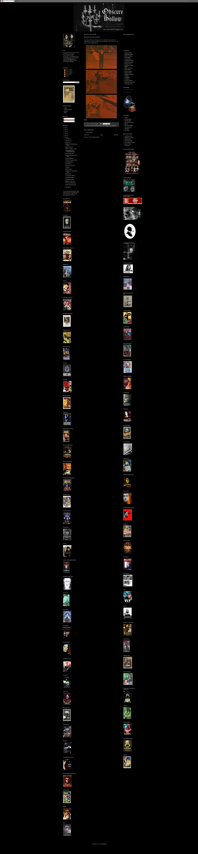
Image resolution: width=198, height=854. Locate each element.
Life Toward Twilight (129, 125)
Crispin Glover (94, 43)
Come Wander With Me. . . (70, 175)
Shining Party (68, 174)
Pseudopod (127, 145)
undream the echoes (129, 84)
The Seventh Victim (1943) (70, 183)
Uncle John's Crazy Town (130, 82)
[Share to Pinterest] (109, 124)
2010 (65, 133)
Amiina (126, 117)
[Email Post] (101, 123)
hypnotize (107, 125)
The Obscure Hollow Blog (128, 89)
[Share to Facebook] (108, 124)
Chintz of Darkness (129, 56)
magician (114, 125)
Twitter (65, 108)
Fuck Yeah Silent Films (129, 60)
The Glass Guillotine (129, 80)
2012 (65, 129)
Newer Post (86, 135)
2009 (65, 135)
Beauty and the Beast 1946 (70, 184)
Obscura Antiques (128, 71)
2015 (65, 127)
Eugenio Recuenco (69, 147)
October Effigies (69, 72)
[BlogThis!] (105, 124)
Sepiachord (127, 128)
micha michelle (69, 74)
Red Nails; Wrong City (129, 74)
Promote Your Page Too (127, 92)
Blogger (104, 844)
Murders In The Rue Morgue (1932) (71, 145)
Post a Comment (89, 132)
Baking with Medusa (129, 54)
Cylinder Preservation (129, 137)
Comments (67, 121)
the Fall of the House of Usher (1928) (71, 156)
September (68, 187)
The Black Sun (127, 77)
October (67, 142)
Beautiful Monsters (69, 162)
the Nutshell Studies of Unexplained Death (70, 151)
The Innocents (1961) (69, 153)
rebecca (67, 76)
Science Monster (128, 144)
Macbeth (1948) (68, 169)
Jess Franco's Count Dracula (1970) (71, 171)
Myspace (66, 111)
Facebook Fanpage (70, 61)
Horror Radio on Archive (130, 142)
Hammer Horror (128, 64)
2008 (65, 137)
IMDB (85, 120)
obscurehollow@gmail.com (69, 59)
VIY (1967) (67, 167)
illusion (110, 125)
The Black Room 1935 (69, 179)
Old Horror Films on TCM (70, 149)
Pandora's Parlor (128, 72)
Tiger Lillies (127, 130)
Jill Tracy (126, 124)
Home (101, 135)
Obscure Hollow (69, 70)
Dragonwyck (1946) (69, 158)
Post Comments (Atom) (94, 137)
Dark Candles (127, 57)
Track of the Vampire (69, 177)
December (68, 138)
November (68, 140)
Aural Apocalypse (128, 119)
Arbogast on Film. (128, 52)
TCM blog (127, 76)
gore (104, 125)
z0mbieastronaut (128, 136)
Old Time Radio (128, 139)
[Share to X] (106, 124)
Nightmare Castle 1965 (70, 181)
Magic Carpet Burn (128, 68)
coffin (96, 125)
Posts (66, 118)
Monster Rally (127, 69)
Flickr (65, 112)
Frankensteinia (128, 59)
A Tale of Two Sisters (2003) (71, 160)
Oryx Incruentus (128, 127)
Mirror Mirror (68, 163)
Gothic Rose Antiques (129, 62)
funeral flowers (100, 125)
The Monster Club (128, 140)
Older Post (116, 135)
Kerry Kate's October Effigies (129, 66)
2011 (65, 131)
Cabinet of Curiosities (129, 122)
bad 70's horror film (90, 125)
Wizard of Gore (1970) (70, 165)
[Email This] (103, 124)
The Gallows (127, 79)
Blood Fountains (128, 120)
